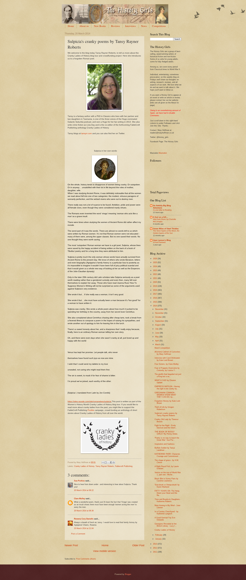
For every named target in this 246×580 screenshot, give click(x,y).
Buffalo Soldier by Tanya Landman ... (165, 449)
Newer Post (71, 545)
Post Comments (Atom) (86, 559)
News (144, 26)
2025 (155, 262)
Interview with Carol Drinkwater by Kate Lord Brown (167, 359)
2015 (155, 302)
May (157, 337)
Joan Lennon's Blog (162, 240)
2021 (155, 278)
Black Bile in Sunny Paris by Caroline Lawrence (166, 480)
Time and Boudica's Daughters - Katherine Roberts (168, 500)
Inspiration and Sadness (165, 444)
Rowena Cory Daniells (83, 519)
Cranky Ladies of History (165, 530)
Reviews (115, 26)
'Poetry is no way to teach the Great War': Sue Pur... (167, 439)
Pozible (91, 410)
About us (84, 26)
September (160, 321)
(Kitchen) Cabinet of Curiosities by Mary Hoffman (167, 353)
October (158, 317)
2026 (155, 259)
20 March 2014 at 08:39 (84, 511)
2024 (155, 266)
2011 (155, 552)
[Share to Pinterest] (113, 462)
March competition (162, 348)
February (159, 535)
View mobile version (104, 551)
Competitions (159, 26)
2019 (155, 286)
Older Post (138, 545)
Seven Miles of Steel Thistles (166, 229)
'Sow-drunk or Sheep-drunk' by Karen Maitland (167, 486)
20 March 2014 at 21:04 (84, 528)
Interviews (130, 26)
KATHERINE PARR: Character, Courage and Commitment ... (168, 455)
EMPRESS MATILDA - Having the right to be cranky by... (167, 387)
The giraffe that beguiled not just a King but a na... (168, 375)
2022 (155, 274)
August (158, 325)
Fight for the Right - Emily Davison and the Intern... (166, 426)
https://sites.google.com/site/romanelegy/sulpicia (89, 401)
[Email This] (103, 462)
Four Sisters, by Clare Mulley (167, 364)
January (158, 539)
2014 (155, 306)
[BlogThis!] (105, 462)
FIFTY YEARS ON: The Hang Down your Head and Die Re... (167, 493)
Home (71, 26)
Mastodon (163, 153)
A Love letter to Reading (162, 210)
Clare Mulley (79, 498)
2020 (155, 282)
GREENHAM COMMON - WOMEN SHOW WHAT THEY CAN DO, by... (165, 395)
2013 (155, 544)
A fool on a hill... (160, 217)
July (157, 329)
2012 (155, 548)
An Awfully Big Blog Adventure (162, 206)
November (159, 313)
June (157, 333)
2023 (155, 270)
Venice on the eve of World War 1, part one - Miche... (168, 473)
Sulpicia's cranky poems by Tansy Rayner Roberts (166, 414)
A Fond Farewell (159, 242)
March (158, 344)
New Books (100, 26)
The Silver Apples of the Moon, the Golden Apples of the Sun (166, 232)
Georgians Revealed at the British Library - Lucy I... (166, 525)
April (157, 341)
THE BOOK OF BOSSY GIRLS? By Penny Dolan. (166, 433)
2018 (155, 290)
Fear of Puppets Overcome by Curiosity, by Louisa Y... (167, 369)
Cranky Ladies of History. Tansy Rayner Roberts (94, 466)
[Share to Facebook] (111, 462)
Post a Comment (78, 534)
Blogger (128, 574)
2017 (155, 294)
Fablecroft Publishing (123, 466)
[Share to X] (108, 462)
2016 (155, 298)
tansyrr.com (86, 133)
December (159, 309)
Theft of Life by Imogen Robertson (164, 408)
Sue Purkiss (79, 481)
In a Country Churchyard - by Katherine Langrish (166, 512)
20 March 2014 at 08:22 (84, 490)
